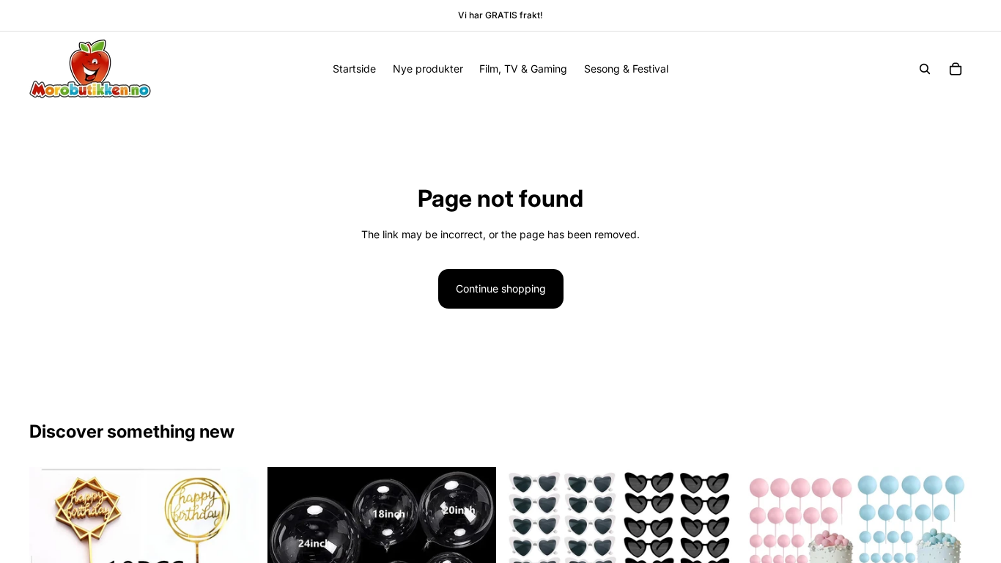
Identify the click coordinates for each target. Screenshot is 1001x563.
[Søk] (925, 69)
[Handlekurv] (955, 69)
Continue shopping (501, 288)
